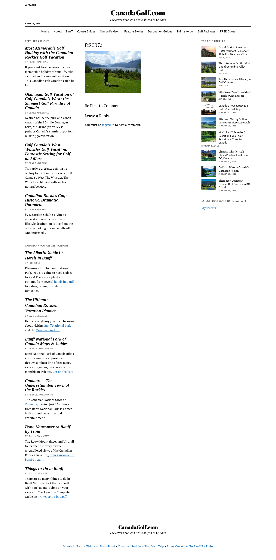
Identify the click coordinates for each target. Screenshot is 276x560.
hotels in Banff (64, 282)
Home (45, 31)
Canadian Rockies (41, 305)
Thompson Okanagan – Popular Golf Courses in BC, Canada (234, 184)
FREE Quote (227, 31)
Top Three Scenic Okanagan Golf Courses (235, 80)
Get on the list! (63, 372)
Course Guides (86, 31)
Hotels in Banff (63, 31)
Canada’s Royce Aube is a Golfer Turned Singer (233, 107)
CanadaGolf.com (138, 12)
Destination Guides (160, 31)
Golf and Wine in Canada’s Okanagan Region (234, 169)
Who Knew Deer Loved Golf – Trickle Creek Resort (234, 94)
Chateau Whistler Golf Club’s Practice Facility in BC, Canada (233, 155)
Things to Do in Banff (44, 468)
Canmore (31, 404)
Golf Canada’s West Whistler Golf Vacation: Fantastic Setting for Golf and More (47, 152)
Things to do (185, 31)
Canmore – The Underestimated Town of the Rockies (47, 385)
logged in (108, 125)
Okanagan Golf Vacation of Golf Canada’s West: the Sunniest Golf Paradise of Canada (49, 101)
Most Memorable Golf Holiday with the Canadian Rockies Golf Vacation (49, 52)
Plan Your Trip (154, 546)
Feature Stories (133, 31)
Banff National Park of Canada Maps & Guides (46, 341)
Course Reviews (110, 31)
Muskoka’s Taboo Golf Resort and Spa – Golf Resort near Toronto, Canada (231, 137)
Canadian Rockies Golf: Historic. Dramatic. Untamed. (46, 200)
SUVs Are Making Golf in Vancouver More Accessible (234, 120)
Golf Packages (207, 31)
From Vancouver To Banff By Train (190, 546)
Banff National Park (57, 325)
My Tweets (208, 208)
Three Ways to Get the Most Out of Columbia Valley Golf (234, 67)
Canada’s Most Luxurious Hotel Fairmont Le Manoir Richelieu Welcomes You (233, 51)
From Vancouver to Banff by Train (47, 429)
